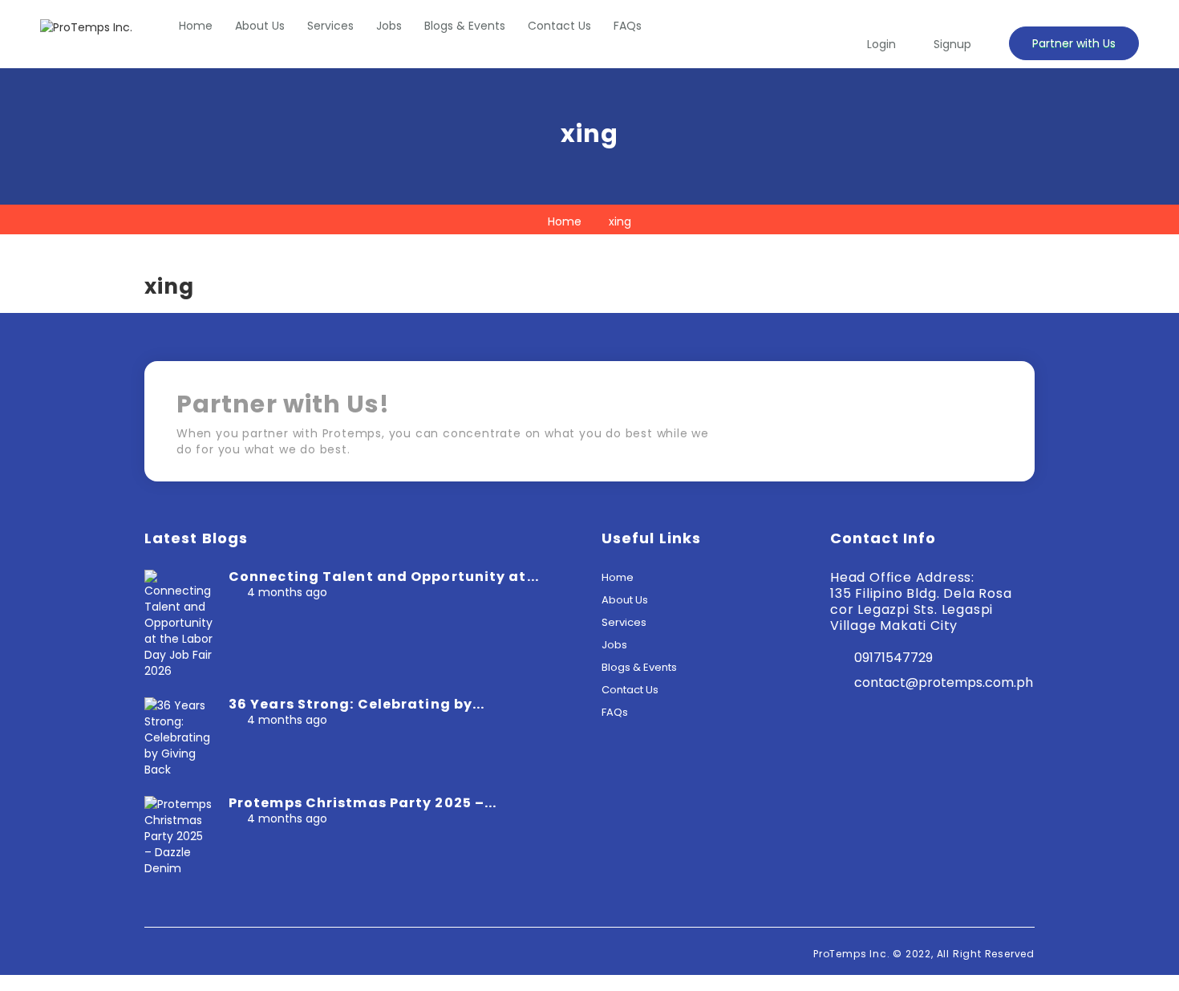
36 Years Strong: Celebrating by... (356, 704)
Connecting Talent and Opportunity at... (384, 576)
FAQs (628, 26)
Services (330, 26)
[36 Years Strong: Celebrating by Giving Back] (178, 737)
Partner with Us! (934, 426)
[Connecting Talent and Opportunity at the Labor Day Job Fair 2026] (178, 623)
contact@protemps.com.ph (943, 682)
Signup (952, 44)
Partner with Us (1074, 43)
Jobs (389, 26)
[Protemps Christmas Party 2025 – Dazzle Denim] (178, 835)
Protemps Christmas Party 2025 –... (362, 803)
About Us (260, 26)
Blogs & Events (464, 26)
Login (881, 44)
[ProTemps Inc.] (86, 26)
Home (196, 26)
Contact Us (559, 26)
